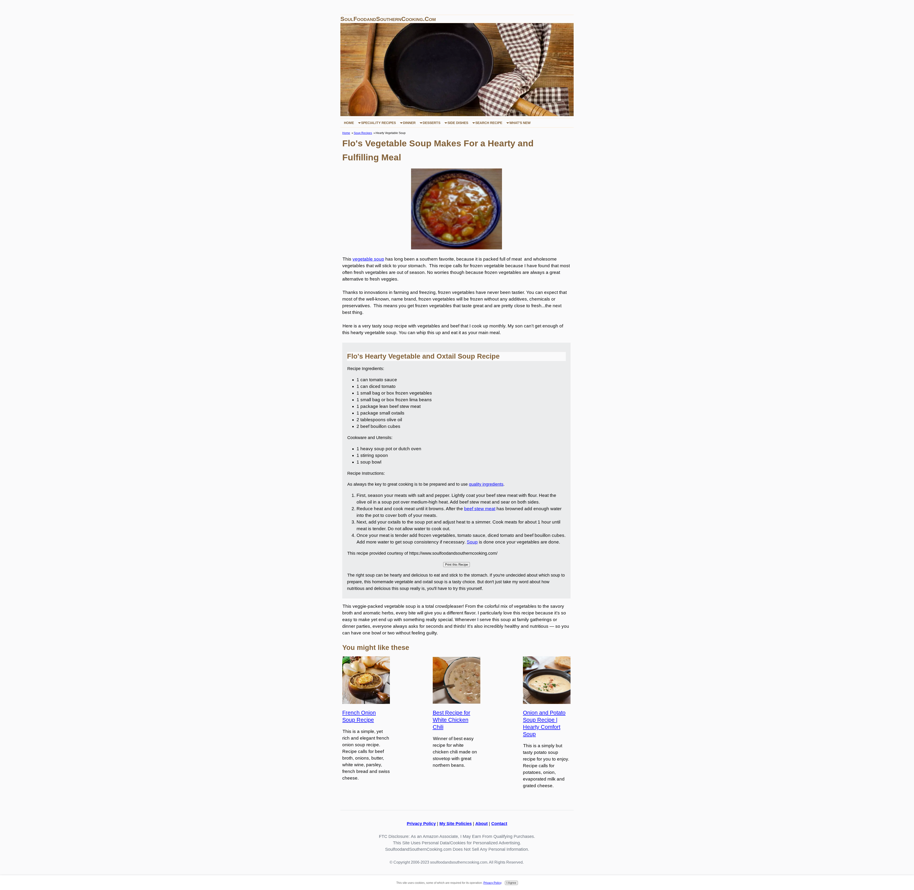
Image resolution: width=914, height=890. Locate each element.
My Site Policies (455, 823)
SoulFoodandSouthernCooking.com (388, 18)
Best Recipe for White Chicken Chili (451, 720)
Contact (499, 823)
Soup (472, 541)
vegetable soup (368, 259)
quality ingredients (486, 484)
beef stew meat (479, 508)
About (481, 823)
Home (349, 123)
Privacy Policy (421, 823)
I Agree (511, 882)
